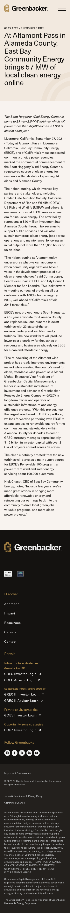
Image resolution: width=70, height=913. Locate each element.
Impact (9, 613)
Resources (12, 623)
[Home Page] (26, 8)
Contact (10, 641)
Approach (11, 604)
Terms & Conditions (14, 796)
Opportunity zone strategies (23, 724)
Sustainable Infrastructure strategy (25, 688)
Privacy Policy (35, 796)
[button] (62, 8)
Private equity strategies (21, 709)
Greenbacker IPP (14, 668)
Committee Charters (14, 802)
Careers (10, 632)
